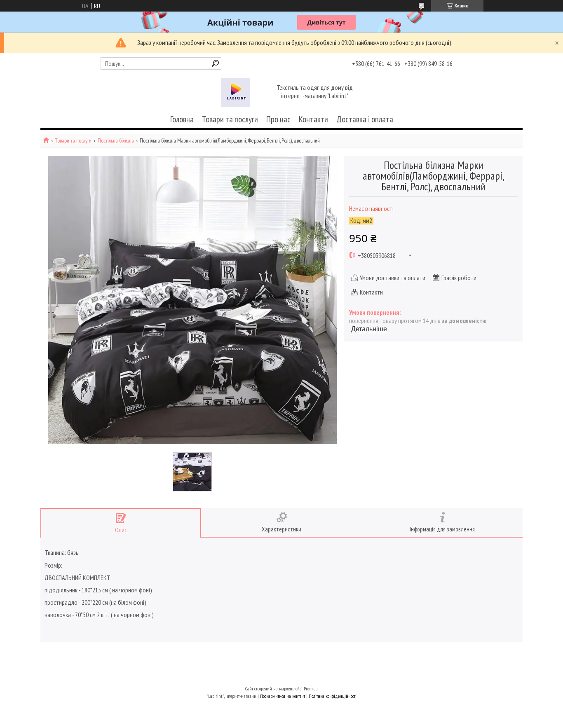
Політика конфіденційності (333, 696)
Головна (182, 119)
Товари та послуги (230, 119)
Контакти (313, 119)
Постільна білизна (116, 140)
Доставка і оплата (364, 119)
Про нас (278, 119)
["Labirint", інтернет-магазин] (235, 92)
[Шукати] (215, 63)
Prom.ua (311, 688)
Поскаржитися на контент (282, 696)
